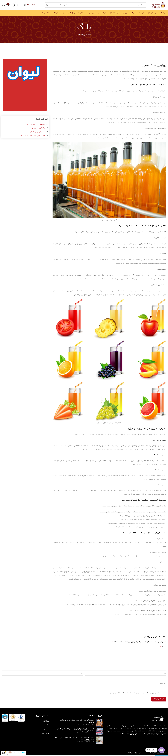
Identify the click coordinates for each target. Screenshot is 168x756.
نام (164, 673)
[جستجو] (47, 5)
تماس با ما (45, 733)
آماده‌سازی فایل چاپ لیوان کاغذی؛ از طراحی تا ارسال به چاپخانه (75, 721)
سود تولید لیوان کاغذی (38, 132)
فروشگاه (46, 721)
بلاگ (48, 725)
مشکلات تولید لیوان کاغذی (36, 124)
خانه (89, 34)
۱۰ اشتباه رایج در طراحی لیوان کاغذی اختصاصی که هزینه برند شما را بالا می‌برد (74, 730)
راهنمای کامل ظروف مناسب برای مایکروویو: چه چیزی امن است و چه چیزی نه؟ (74, 738)
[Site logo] (158, 5)
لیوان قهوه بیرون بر (39, 128)
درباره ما (46, 729)
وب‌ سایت (163, 683)
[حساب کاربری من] (15, 5)
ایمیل (80, 673)
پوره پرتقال (81, 34)
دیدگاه (163, 646)
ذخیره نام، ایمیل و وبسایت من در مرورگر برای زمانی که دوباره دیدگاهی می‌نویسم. (135, 693)
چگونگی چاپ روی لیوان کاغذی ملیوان (33, 135)
